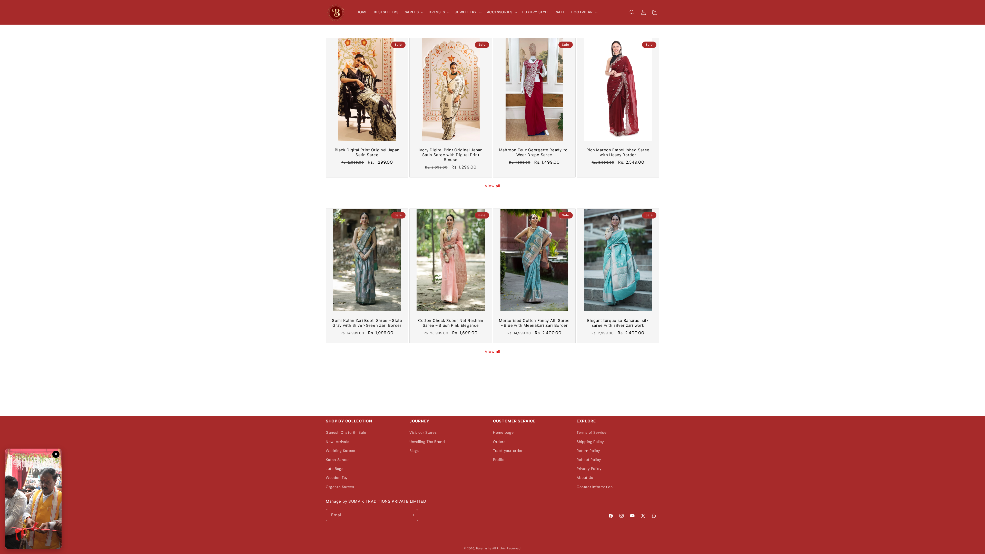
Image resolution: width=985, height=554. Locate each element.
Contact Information (595, 486)
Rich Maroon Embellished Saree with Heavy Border (617, 152)
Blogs (414, 450)
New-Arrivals (337, 441)
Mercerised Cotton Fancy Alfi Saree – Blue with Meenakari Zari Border (534, 323)
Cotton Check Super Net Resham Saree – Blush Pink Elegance (450, 323)
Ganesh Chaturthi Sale (346, 432)
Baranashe (483, 548)
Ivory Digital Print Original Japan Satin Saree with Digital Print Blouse (450, 155)
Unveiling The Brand (427, 441)
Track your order (508, 450)
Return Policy (588, 450)
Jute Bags (334, 468)
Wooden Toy (337, 477)
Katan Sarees (337, 459)
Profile (498, 459)
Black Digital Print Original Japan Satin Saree (367, 152)
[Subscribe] (412, 515)
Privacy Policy (589, 468)
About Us (585, 477)
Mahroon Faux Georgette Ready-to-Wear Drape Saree (534, 152)
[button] (414, 12)
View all (492, 186)
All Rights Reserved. (506, 548)
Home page (503, 432)
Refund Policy (589, 459)
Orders (499, 441)
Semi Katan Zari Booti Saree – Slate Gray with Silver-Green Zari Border (367, 323)
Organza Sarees (340, 486)
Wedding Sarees (340, 450)
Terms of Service (592, 432)
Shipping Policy (590, 441)
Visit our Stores (423, 432)
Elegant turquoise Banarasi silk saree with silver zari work (617, 323)
